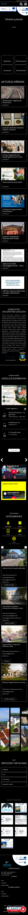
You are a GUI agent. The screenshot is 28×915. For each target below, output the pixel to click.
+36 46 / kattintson (7, 873)
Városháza (3, 883)
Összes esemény (14, 450)
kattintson (7, 875)
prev (1, 460)
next (26, 460)
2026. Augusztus (11, 408)
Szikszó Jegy (5, 779)
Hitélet (8, 534)
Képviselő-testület (7, 784)
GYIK (3, 774)
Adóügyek (5, 769)
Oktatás (20, 526)
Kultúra (20, 534)
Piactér (14, 27)
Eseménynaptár (5, 885)
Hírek (2, 880)
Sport (14, 542)
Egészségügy (8, 526)
